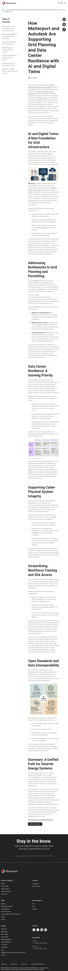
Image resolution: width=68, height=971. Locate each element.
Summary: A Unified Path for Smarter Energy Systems (10, 71)
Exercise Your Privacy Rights (38, 964)
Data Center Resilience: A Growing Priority (9, 43)
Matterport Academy (6, 939)
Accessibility (4, 947)
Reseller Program (5, 889)
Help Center (4, 929)
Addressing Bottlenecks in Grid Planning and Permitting (9, 36)
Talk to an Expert (35, 824)
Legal (2, 950)
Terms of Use (4, 964)
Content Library (4, 937)
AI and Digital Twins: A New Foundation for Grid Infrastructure (9, 28)
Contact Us (4, 955)
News (33, 906)
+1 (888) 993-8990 (39, 943)
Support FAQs (4, 931)
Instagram (45, 929)
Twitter (37, 929)
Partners (3, 883)
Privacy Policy (22, 856)
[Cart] (62, 3)
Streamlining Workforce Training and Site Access (9, 58)
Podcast (3, 919)
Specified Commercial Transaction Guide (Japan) (13, 952)
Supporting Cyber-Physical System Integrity (8, 50)
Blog (3, 9)
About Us (3, 903)
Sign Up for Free (36, 886)
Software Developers (6, 891)
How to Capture (4, 934)
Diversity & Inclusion (6, 911)
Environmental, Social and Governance (10, 914)
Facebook (33, 929)
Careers (3, 916)
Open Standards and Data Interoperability (8, 64)
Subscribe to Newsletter (7, 906)
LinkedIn (41, 929)
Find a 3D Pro (4, 894)
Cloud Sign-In (35, 883)
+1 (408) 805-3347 (39, 948)
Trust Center (4, 944)
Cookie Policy (24, 964)
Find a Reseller (4, 886)
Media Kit (34, 909)
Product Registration (6, 942)
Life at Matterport (5, 909)
